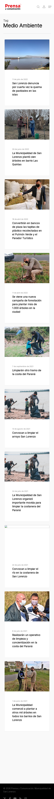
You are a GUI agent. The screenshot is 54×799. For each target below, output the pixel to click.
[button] (49, 6)
